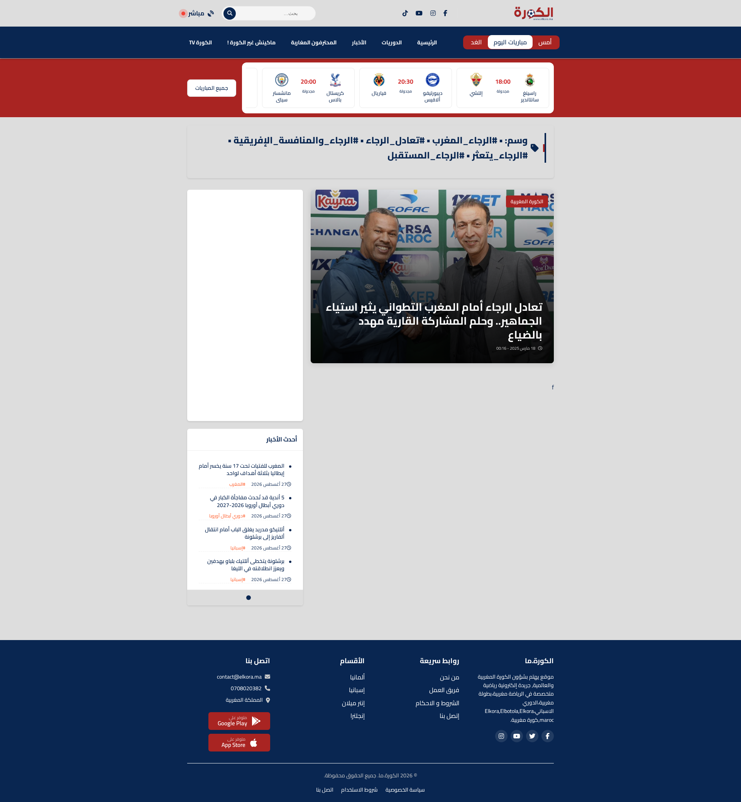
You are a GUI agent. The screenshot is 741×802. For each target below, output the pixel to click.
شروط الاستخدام (359, 789)
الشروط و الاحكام (437, 703)
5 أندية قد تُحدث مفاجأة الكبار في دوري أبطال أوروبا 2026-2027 (247, 501)
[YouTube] (419, 13)
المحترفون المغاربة (314, 42)
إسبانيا (357, 690)
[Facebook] (445, 13)
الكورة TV (200, 42)
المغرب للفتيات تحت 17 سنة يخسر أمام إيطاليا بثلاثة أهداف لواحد (241, 470)
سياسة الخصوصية (405, 789)
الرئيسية (427, 42)
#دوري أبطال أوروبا (227, 515)
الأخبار (359, 42)
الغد (476, 42)
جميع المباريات (211, 88)
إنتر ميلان (353, 703)
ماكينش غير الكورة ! (251, 42)
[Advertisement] (245, 305)
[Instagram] (433, 13)
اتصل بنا (324, 789)
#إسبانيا (237, 547)
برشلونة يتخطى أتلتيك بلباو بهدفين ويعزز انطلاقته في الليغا (245, 565)
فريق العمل (444, 690)
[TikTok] (405, 13)
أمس (545, 42)
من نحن (449, 677)
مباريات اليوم (510, 42)
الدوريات (392, 42)
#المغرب (237, 484)
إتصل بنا (449, 715)
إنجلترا (357, 715)
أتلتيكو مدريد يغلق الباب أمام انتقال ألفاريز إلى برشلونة (244, 533)
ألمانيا (357, 677)
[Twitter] (532, 736)
